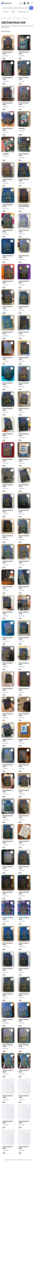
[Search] (31, 8)
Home (3, 18)
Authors (9, 18)
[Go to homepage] (6, 3)
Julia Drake (17, 18)
